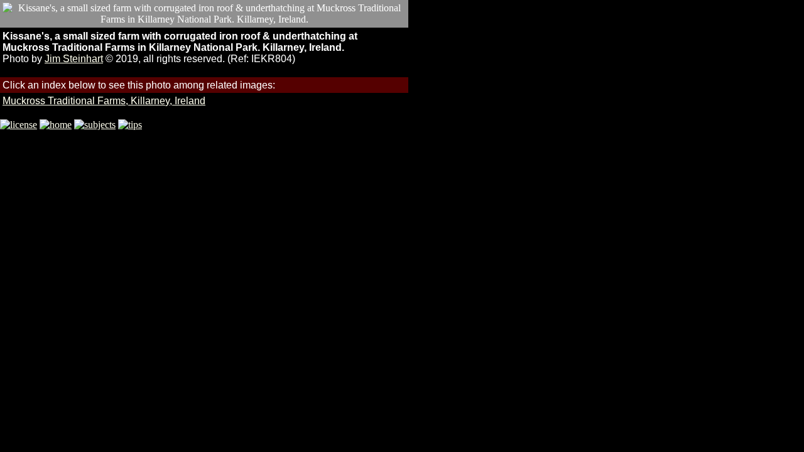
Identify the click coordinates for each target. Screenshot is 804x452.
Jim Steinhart (74, 58)
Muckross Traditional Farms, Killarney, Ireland (104, 100)
